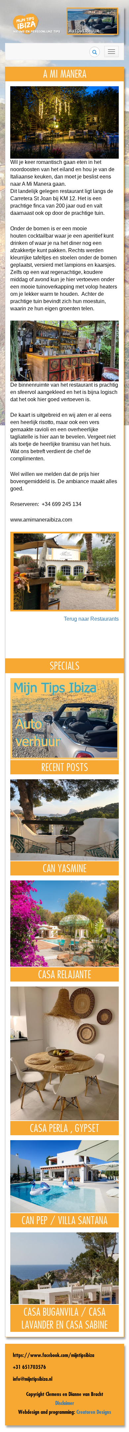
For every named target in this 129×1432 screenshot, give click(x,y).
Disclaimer (64, 1403)
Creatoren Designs (93, 1412)
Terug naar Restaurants (91, 619)
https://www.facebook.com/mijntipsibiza (53, 1355)
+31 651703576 (29, 1367)
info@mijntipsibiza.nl (32, 1378)
